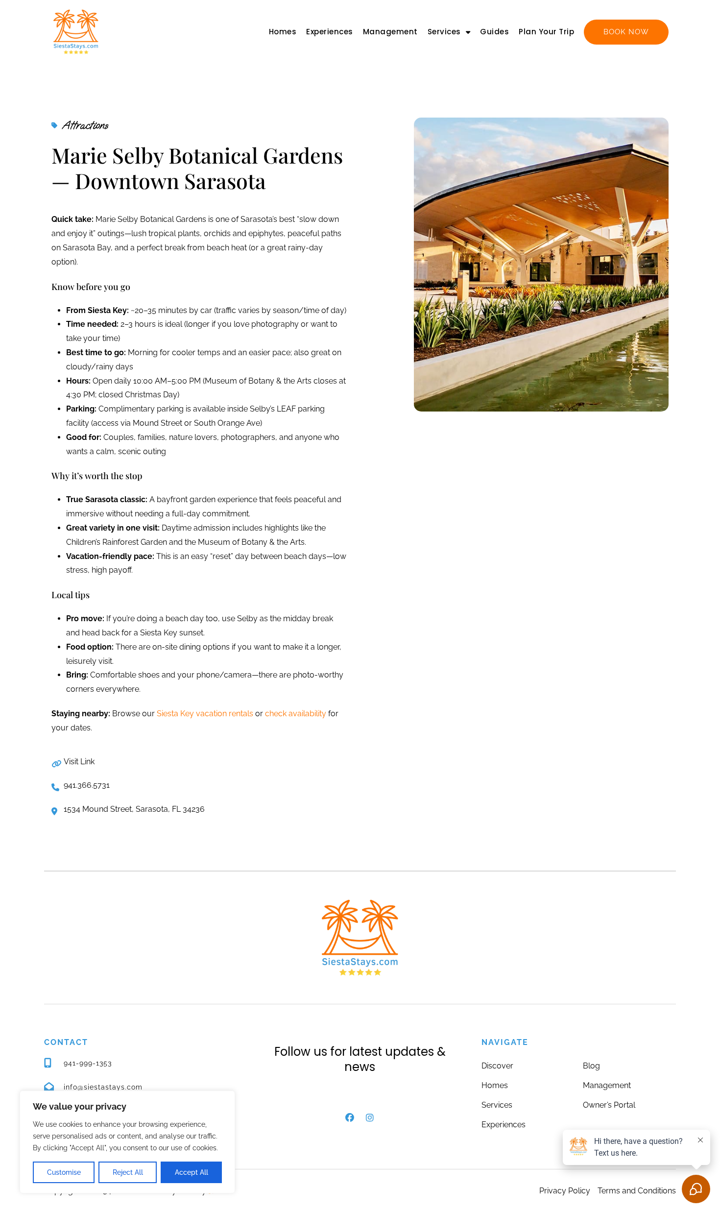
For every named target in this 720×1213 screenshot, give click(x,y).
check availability (295, 713)
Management (390, 31)
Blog (591, 1065)
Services (444, 31)
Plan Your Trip (546, 31)
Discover (497, 1065)
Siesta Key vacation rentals (205, 713)
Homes (283, 31)
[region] (127, 1142)
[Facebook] (350, 1117)
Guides (494, 31)
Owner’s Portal (609, 1105)
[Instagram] (370, 1117)
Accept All (191, 1172)
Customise (64, 1172)
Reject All (128, 1172)
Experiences (329, 31)
